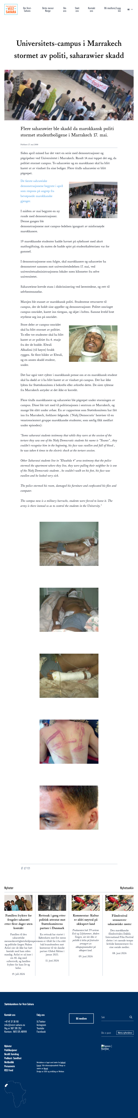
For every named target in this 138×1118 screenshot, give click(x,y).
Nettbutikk (9, 1062)
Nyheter (8, 1046)
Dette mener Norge (48, 9)
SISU (45, 1071)
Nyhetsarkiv (127, 888)
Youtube (40, 1028)
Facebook (41, 1031)
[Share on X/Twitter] (25, 868)
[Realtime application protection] (117, 1048)
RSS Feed (8, 1070)
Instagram (41, 1024)
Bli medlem (81, 1018)
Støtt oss (77, 9)
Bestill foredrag (11, 1054)
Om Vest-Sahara (27, 9)
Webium (61, 1071)
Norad (46, 1068)
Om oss (64, 9)
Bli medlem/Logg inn (112, 9)
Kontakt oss (91, 9)
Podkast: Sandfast (12, 1058)
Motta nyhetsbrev (125, 1032)
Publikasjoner (10, 1050)
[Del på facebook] (22, 868)
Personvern (9, 1066)
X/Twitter (41, 1021)
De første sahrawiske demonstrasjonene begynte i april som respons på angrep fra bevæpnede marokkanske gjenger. (42, 191)
